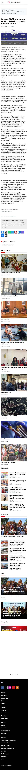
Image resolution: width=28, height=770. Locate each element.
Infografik (4, 622)
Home (6, 10)
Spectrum (4, 728)
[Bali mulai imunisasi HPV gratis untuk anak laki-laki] (14, 309)
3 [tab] (14, 596)
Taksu (3, 725)
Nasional (12, 10)
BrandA (3, 751)
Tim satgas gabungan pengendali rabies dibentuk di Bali (14, 391)
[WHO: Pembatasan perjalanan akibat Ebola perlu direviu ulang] (14, 406)
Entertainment (5, 730)
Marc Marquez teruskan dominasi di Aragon (12, 669)
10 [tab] (24, 620)
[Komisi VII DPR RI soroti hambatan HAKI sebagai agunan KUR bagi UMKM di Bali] (4, 506)
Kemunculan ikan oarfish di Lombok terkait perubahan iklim (17, 482)
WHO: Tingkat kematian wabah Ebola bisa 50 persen (13, 438)
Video (3, 598)
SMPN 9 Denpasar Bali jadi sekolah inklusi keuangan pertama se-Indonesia (17, 542)
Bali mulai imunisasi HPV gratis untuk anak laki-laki (12, 318)
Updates (3, 707)
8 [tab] (20, 620)
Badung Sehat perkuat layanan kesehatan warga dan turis (11, 295)
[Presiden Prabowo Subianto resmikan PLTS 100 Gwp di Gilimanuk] (4, 475)
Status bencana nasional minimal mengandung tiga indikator (17, 557)
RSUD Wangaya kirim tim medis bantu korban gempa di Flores (17, 550)
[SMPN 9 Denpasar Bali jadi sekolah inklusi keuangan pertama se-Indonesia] (4, 543)
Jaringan (3, 737)
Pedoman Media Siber (7, 748)
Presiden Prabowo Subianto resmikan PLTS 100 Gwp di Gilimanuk (17, 474)
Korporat (3, 756)
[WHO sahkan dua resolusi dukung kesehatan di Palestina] (14, 452)
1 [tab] (9, 596)
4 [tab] (16, 596)
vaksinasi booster (7, 245)
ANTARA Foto (5, 754)
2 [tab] (11, 596)
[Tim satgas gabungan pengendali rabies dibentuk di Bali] (14, 382)
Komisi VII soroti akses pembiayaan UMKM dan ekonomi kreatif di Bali (12, 613)
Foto (2, 573)
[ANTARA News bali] (15, 2)
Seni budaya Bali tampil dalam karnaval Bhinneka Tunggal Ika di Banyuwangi (13, 535)
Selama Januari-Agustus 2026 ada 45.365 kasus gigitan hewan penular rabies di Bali (12, 342)
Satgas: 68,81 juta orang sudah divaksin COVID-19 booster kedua (13, 12)
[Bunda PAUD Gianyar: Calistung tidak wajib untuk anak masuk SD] (4, 490)
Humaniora (4, 713)
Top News (4, 514)
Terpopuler (5, 468)
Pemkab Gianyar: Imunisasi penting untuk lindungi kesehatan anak (12, 271)
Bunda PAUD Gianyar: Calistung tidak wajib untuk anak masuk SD (17, 489)
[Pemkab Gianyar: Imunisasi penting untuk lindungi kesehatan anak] (14, 263)
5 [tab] (18, 596)
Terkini (3, 692)
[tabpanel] (14, 586)
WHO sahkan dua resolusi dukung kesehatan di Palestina (11, 461)
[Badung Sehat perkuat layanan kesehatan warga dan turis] (14, 286)
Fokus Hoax (4, 718)
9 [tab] (22, 620)
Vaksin (6, 241)
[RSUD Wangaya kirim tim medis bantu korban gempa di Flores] (4, 551)
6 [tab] (15, 620)
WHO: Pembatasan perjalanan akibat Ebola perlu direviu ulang (12, 414)
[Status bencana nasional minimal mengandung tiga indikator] (4, 558)
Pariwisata (4, 716)
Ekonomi (3, 710)
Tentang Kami (5, 745)
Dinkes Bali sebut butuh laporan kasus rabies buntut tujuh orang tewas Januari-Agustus (14, 367)
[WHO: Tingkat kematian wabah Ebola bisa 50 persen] (14, 429)
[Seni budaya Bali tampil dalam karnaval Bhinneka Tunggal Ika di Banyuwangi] (14, 526)
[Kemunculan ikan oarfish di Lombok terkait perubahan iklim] (4, 482)
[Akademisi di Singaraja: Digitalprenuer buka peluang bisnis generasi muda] (4, 497)
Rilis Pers (3, 733)
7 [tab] (17, 620)
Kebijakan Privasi (6, 743)
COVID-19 (12, 241)
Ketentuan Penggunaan (8, 740)
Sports (3, 722)
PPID (2, 759)
